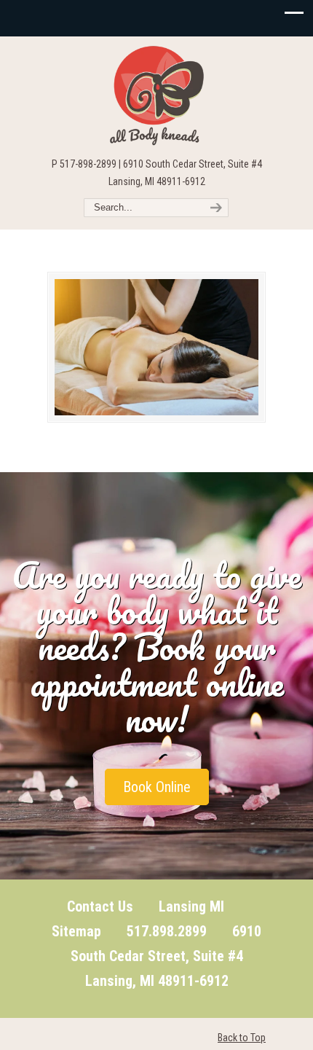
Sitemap (76, 931)
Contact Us (100, 906)
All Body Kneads (156, 95)
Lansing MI (191, 906)
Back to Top (242, 1037)
